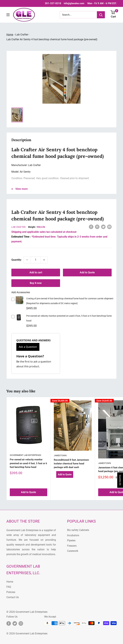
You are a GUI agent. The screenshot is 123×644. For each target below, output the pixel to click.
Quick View (19, 302)
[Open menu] (8, 14)
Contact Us (12, 597)
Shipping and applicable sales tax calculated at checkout (43, 231)
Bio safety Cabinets (78, 530)
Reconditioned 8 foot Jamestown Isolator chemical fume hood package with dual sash (71, 463)
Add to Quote (87, 272)
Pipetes (71, 540)
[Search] (101, 14)
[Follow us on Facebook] (8, 623)
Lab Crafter (21, 34)
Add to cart (35, 272)
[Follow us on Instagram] (21, 623)
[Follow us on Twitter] (14, 623)
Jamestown (60, 455)
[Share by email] (109, 226)
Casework (72, 550)
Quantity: (16, 259)
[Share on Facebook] (91, 226)
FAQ (8, 586)
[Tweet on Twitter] (103, 226)
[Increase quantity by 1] (44, 259)
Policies (10, 592)
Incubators (73, 535)
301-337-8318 (53, 3)
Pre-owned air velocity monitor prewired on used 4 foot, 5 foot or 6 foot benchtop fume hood (28, 463)
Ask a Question (28, 347)
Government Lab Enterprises (25, 455)
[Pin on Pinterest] (97, 226)
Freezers (72, 545)
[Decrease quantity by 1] (27, 259)
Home (9, 34)
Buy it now (36, 283)
